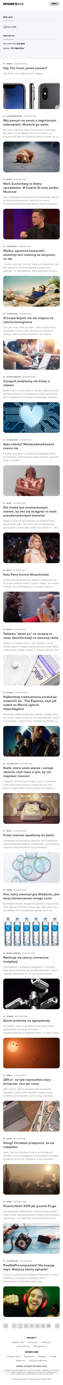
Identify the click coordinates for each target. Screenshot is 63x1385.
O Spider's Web (13, 1356)
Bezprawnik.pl (40, 1346)
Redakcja (42, 1356)
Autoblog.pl (33, 1342)
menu (54, 4)
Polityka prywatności (38, 1360)
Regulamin (20, 1360)
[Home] (13, 4)
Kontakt (53, 1356)
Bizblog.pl (46, 1342)
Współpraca (29, 1356)
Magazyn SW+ (18, 1342)
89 (48, 1326)
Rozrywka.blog (23, 1346)
